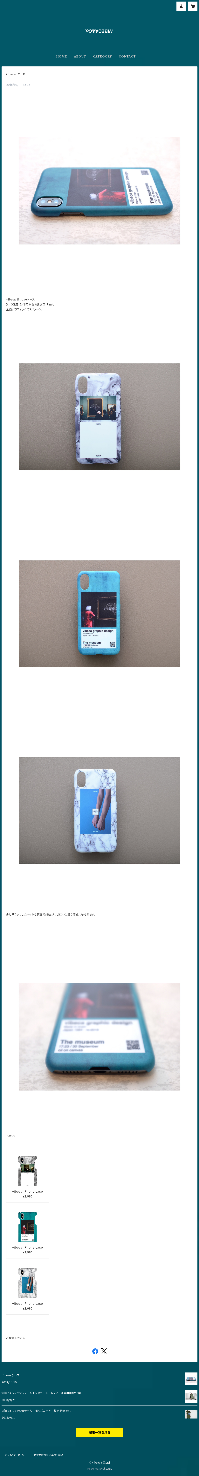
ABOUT (80, 56)
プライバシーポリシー (16, 1454)
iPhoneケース (15, 74)
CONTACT (127, 56)
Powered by (95, 1468)
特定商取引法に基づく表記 (48, 1454)
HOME (61, 56)
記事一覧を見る (99, 1432)
